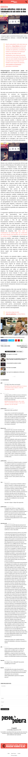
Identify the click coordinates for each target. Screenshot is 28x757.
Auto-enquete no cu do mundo (11, 354)
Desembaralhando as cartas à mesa (22, 346)
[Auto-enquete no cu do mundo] (3, 355)
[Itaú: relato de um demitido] (3, 369)
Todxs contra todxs (5, 346)
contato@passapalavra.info (14, 730)
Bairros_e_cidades (7, 337)
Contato (19, 753)
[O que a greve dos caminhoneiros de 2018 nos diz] (3, 373)
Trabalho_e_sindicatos (14, 337)
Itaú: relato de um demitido (11, 367)
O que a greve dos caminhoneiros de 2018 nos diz (15, 372)
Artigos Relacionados (10, 351)
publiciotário (3, 408)
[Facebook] (11, 738)
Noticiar (5, 4)
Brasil (8, 4)
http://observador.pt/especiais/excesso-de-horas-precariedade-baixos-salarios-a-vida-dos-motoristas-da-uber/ (16, 388)
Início (1, 4)
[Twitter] (17, 738)
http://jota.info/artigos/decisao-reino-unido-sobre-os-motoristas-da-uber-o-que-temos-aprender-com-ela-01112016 (15, 403)
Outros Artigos (19, 351)
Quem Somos (13, 753)
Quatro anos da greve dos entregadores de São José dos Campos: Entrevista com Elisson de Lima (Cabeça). (16, 359)
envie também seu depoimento (13, 64)
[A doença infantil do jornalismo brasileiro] (3, 364)
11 (7, 13)
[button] (26, 1)
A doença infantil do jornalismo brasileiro (13, 363)
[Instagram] (14, 738)
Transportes (22, 337)
